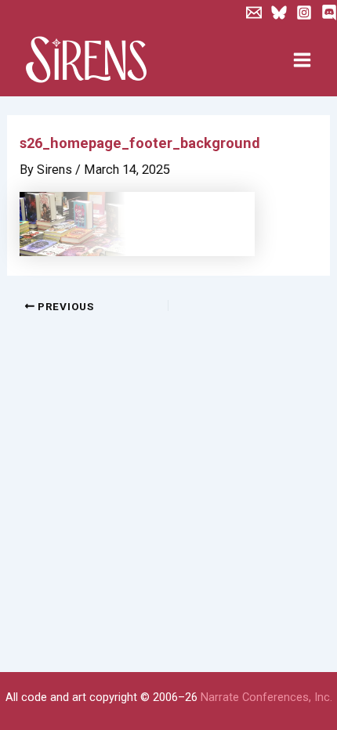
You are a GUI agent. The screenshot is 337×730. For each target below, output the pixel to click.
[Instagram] (304, 12)
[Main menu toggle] (301, 60)
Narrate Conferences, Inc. (266, 697)
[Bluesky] (279, 12)
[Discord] (329, 12)
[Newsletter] (254, 12)
